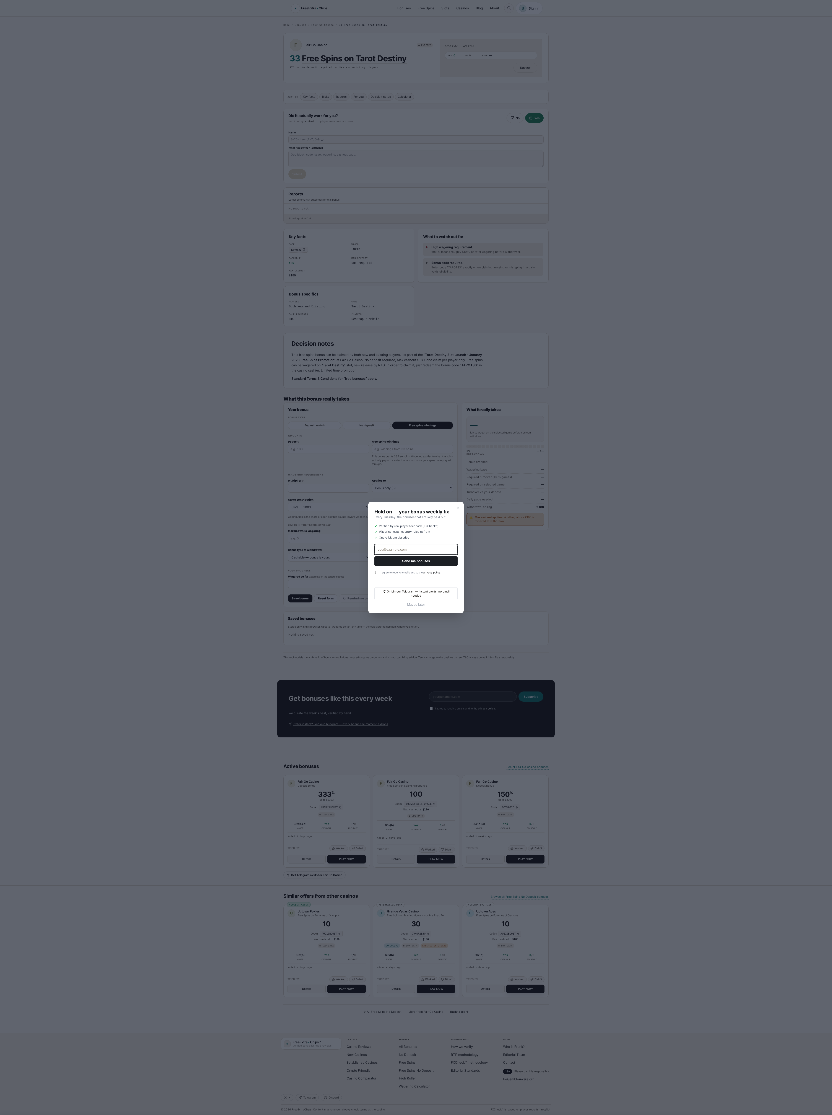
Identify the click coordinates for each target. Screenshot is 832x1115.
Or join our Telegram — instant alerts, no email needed (418, 593)
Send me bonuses (416, 561)
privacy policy (431, 572)
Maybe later (416, 604)
